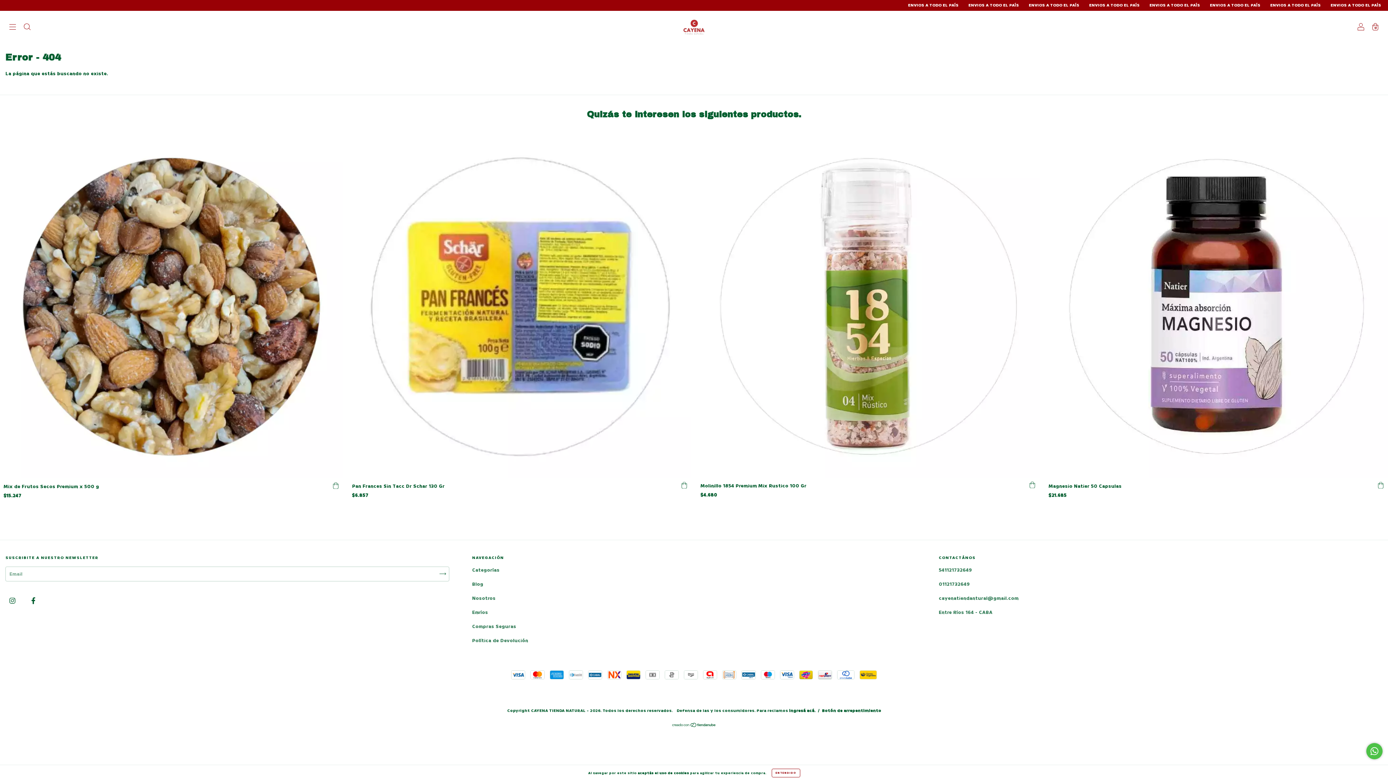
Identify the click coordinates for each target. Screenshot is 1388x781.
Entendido (786, 773)
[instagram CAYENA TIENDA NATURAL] (13, 600)
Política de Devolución (500, 640)
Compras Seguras (494, 626)
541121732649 (955, 570)
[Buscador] (27, 27)
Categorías (486, 570)
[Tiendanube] (694, 725)
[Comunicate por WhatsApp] (1374, 751)
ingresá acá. (802, 711)
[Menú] (12, 27)
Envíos (480, 612)
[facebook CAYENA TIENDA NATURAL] (33, 600)
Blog (477, 584)
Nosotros (484, 598)
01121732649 (954, 584)
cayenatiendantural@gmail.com (979, 598)
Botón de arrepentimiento (851, 711)
